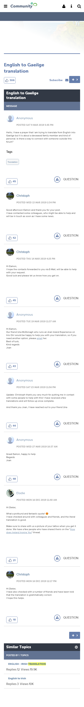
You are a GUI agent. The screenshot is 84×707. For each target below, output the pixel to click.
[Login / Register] (65, 6)
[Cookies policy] (72, 6)
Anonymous (24, 118)
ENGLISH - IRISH (27, 663)
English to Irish (17, 678)
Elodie (20, 493)
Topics (25, 655)
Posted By (12, 655)
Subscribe (56, 80)
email (39, 338)
